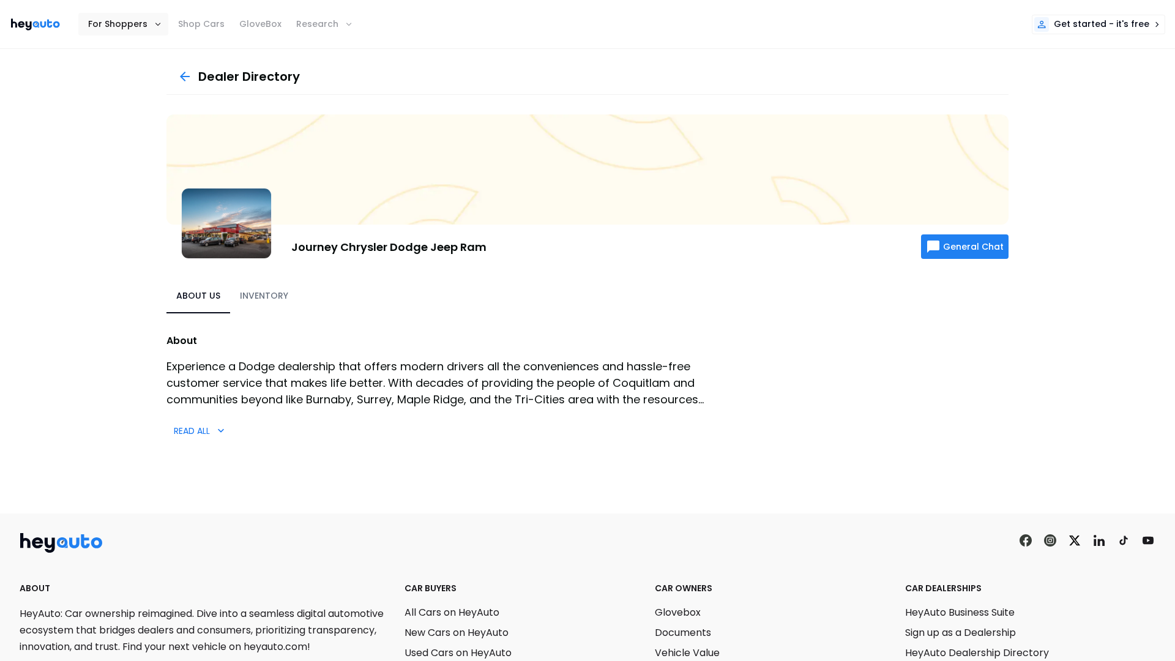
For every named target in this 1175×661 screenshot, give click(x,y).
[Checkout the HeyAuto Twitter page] (1074, 540)
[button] (123, 24)
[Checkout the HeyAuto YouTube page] (1148, 540)
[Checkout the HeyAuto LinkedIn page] (1099, 540)
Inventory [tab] (264, 295)
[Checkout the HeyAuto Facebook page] (1025, 540)
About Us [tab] (198, 295)
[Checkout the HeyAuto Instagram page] (1050, 540)
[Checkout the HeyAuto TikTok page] (1123, 540)
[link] (35, 24)
